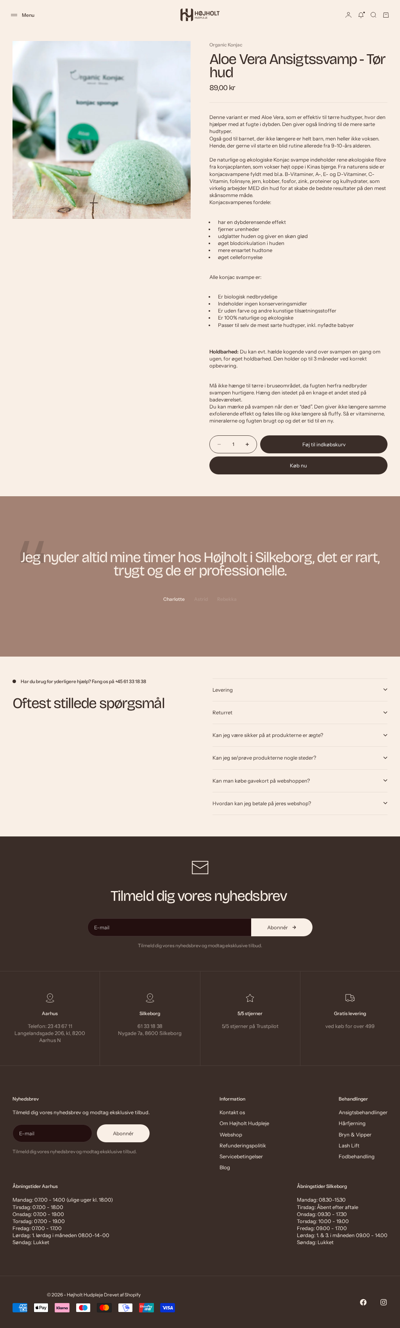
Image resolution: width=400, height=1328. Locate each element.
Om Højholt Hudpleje (244, 1123)
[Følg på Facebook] (363, 1302)
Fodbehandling (357, 1156)
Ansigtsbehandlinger (363, 1112)
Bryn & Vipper (355, 1134)
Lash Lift (349, 1145)
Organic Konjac (226, 45)
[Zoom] (174, 202)
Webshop (231, 1134)
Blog (225, 1167)
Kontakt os (232, 1112)
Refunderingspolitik (243, 1145)
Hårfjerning (352, 1123)
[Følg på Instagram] (384, 1302)
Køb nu (298, 465)
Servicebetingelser (241, 1156)
